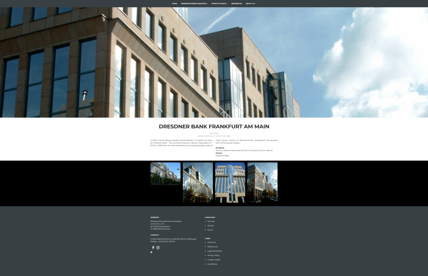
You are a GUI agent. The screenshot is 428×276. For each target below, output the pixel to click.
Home (174, 4)
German (211, 221)
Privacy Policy (214, 255)
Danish (211, 226)
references (236, 4)
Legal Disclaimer (215, 251)
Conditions (212, 264)
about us (250, 4)
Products (212, 242)
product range (219, 4)
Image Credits (214, 260)
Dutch (210, 230)
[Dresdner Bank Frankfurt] (165, 173)
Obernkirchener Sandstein (194, 4)
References (213, 247)
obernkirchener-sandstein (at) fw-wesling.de (176, 239)
